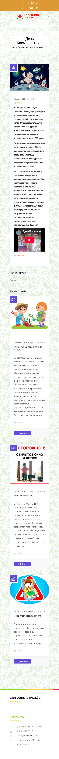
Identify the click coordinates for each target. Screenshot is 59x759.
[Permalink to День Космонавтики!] (29, 90)
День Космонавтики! (38, 47)
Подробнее (22, 433)
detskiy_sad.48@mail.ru (31, 3)
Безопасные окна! (23, 495)
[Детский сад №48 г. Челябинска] (29, 16)
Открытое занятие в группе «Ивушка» (28, 348)
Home (14, 47)
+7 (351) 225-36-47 (31, 8)
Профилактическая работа (27, 616)
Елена (19, 103)
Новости (23, 47)
